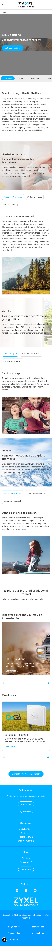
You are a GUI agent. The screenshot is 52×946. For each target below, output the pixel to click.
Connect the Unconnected (13, 197)
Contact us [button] (26, 804)
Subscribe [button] (26, 869)
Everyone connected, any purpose (14, 361)
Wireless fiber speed (34, 197)
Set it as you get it (10, 354)
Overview (8, 78)
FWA (21, 78)
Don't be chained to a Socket (14, 493)
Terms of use (38, 927)
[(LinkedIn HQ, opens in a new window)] (17, 890)
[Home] (26, 4)
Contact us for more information (26, 774)
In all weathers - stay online (32, 354)
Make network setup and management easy (14, 205)
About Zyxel (24, 829)
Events (25, 858)
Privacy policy (14, 933)
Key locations (25, 811)
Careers (24, 833)
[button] (3, 4)
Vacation (35, 78)
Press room (24, 862)
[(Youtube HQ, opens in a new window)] (35, 890)
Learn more (11, 671)
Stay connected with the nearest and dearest (37, 493)
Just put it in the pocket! (12, 501)
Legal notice (14, 927)
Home (4, 12)
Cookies (14, 940)
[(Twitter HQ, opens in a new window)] (26, 890)
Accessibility (38, 933)
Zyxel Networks (25, 841)
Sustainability (25, 837)
